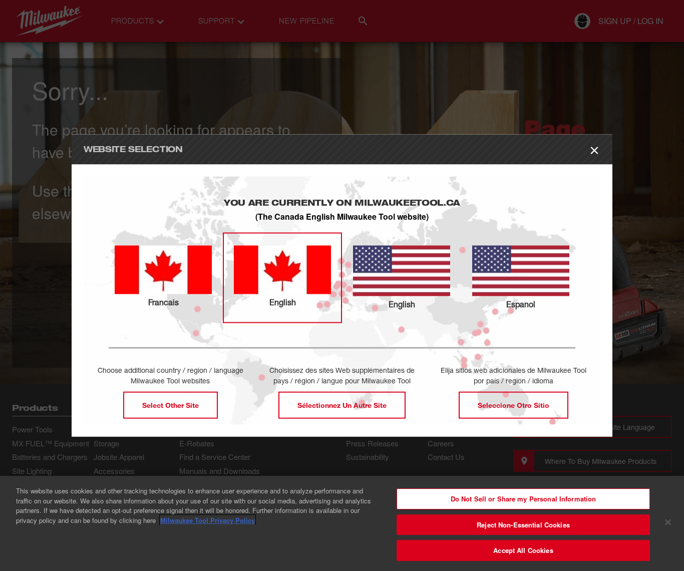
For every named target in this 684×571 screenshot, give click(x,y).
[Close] (668, 522)
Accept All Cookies (523, 550)
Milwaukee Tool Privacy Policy (207, 520)
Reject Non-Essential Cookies (523, 524)
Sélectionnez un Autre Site (342, 405)
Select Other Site (170, 405)
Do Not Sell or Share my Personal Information (523, 498)
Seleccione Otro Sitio (513, 405)
